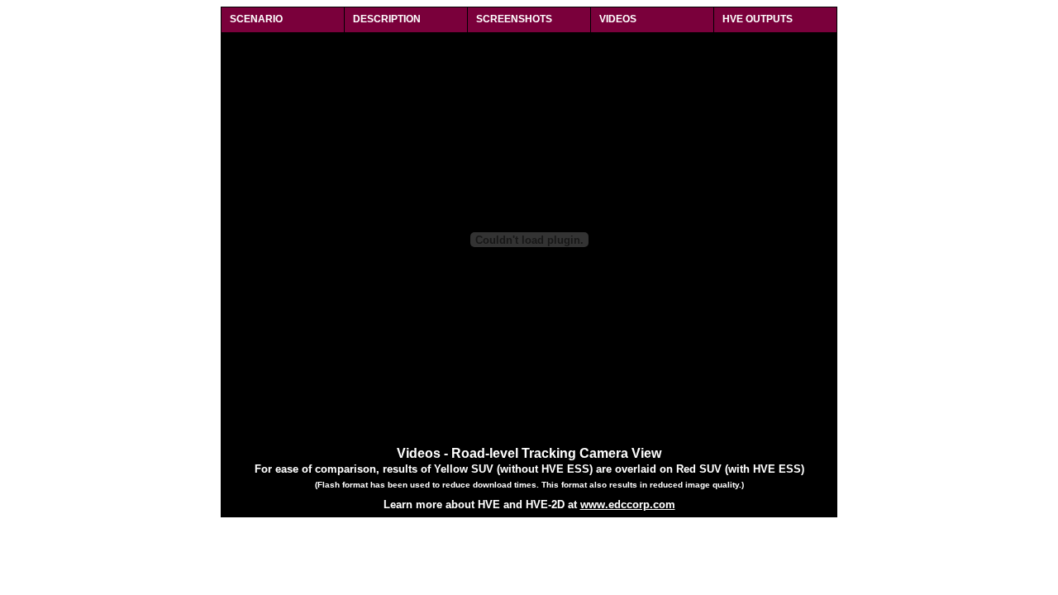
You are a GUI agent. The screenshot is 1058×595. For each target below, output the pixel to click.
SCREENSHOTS (514, 19)
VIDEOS (617, 19)
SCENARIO (256, 19)
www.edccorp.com (627, 504)
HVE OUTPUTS (757, 19)
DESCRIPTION (387, 19)
